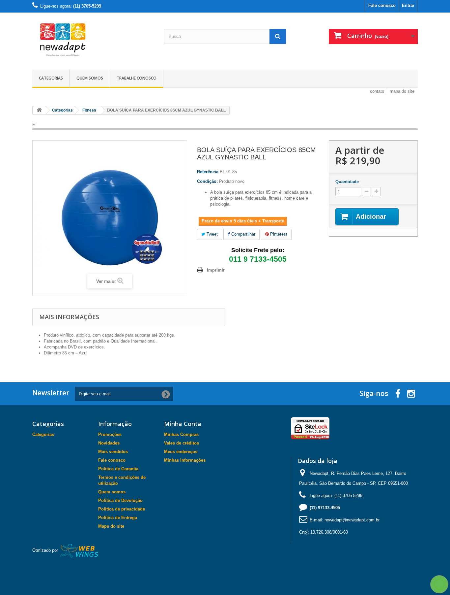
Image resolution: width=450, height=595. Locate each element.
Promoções (110, 434)
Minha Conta (182, 424)
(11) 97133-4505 (325, 507)
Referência (207, 171)
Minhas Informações (185, 460)
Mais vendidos (113, 451)
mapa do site (402, 91)
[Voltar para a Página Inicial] (39, 110)
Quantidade (347, 181)
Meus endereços (180, 451)
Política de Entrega (117, 517)
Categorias (51, 78)
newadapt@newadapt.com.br (352, 519)
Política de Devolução (120, 500)
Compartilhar (242, 234)
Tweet (211, 234)
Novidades (109, 443)
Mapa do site (111, 526)
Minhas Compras (181, 434)
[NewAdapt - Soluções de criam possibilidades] (93, 39)
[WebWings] (79, 550)
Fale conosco (382, 5)
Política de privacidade (121, 509)
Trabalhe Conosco (136, 78)
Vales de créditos (181, 443)
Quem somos (89, 78)
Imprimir (216, 270)
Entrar (408, 5)
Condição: (207, 181)
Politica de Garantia (118, 468)
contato (377, 91)
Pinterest (278, 234)
